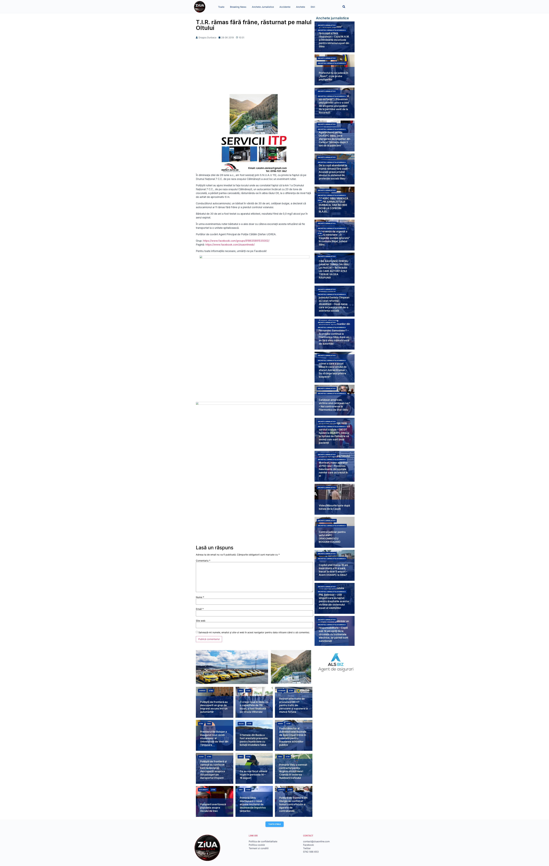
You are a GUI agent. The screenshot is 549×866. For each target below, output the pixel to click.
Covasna (281, 690)
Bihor (280, 723)
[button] (344, 6)
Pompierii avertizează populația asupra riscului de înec (213, 807)
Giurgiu (202, 690)
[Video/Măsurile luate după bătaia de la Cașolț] (335, 499)
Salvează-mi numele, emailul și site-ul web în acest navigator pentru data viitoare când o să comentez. (254, 632)
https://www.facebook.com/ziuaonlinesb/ (230, 244)
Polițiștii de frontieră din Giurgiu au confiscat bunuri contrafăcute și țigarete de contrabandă (293, 804)
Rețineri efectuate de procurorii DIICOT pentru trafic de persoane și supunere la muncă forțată (293, 705)
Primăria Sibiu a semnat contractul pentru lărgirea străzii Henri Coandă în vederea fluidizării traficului (293, 771)
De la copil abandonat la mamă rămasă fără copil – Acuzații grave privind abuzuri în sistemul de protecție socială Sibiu (334, 172)
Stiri (313, 6)
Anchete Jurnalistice (263, 6)
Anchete (300, 6)
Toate (221, 6)
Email (200, 609)
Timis (209, 723)
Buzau (241, 723)
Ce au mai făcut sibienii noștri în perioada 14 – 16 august (253, 774)
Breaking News (238, 6)
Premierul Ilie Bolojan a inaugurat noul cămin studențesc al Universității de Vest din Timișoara (214, 738)
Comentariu (203, 560)
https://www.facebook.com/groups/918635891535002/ (236, 240)
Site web (200, 621)
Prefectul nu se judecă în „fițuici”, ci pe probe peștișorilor (333, 76)
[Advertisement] (254, 71)
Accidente (285, 6)
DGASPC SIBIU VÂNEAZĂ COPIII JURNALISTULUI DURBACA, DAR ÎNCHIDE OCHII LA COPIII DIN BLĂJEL (333, 205)
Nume (200, 597)
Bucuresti (203, 790)
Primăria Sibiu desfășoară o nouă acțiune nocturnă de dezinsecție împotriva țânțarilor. (253, 804)
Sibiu (320, 200)
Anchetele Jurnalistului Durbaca (332, 30)
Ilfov (201, 756)
